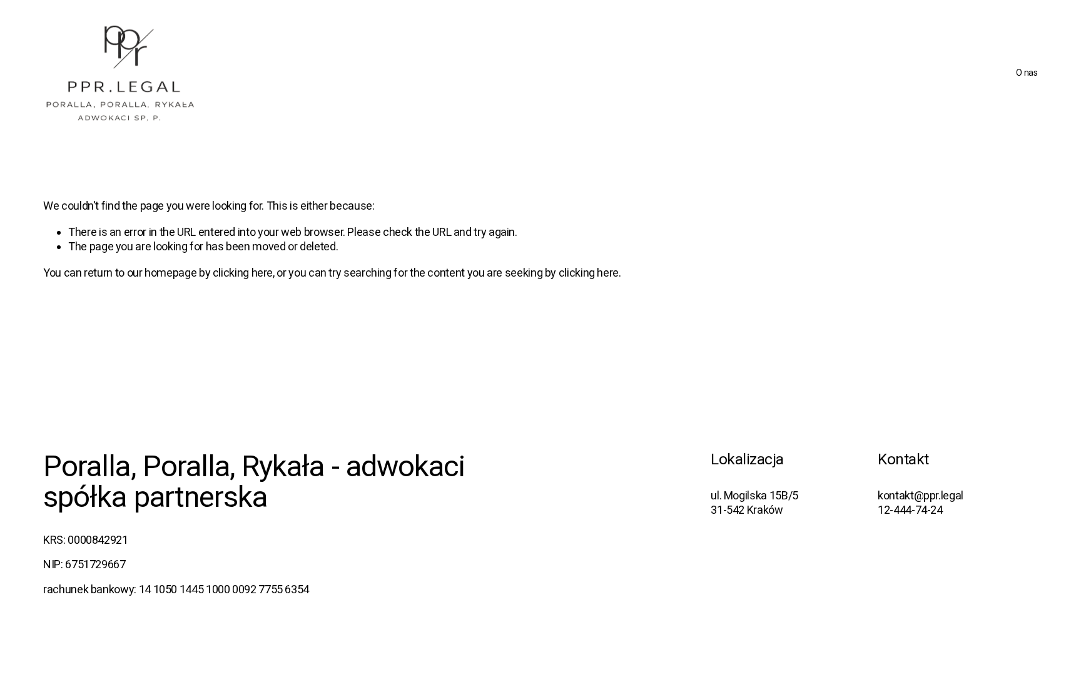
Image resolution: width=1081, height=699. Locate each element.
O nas (1027, 73)
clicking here (243, 272)
